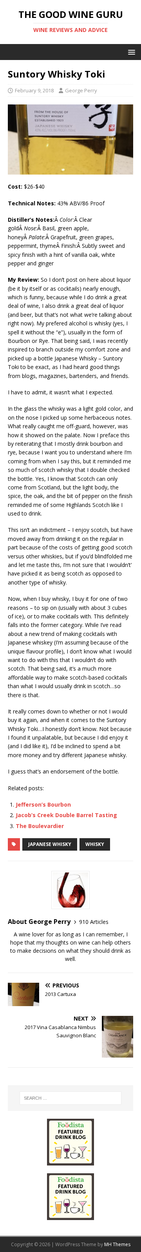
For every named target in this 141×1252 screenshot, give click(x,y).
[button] (130, 51)
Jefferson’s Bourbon (43, 804)
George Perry (81, 90)
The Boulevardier (40, 826)
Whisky (94, 844)
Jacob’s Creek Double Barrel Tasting (66, 815)
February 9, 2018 (34, 90)
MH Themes (117, 1244)
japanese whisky (49, 844)
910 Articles (93, 921)
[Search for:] (70, 1098)
